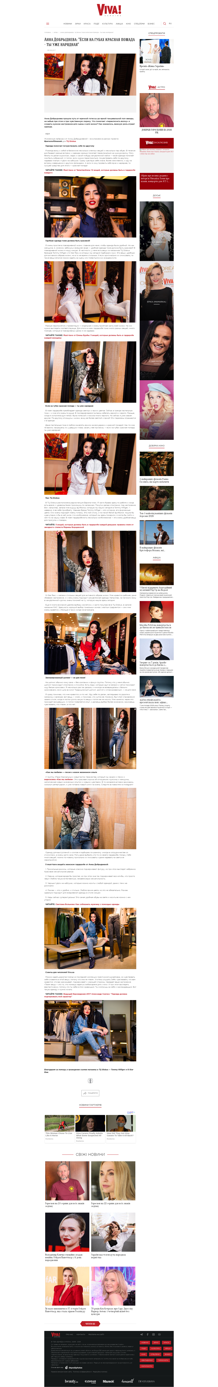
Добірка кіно (157, 446)
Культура (155, 1348)
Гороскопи (163, 1360)
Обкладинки (147, 1360)
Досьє (157, 196)
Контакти (81, 1334)
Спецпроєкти (156, 33)
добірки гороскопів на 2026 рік (156, 131)
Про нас (69, 1334)
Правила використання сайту (61, 1371)
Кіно (143, 1354)
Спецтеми (155, 1354)
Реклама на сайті (96, 1334)
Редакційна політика (100, 1371)
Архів (56, 32)
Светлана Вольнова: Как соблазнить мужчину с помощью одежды (87, 904)
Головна (47, 32)
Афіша (157, 558)
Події (143, 1348)
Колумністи (146, 1366)
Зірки (156, 1342)
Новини (144, 1342)
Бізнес (168, 1354)
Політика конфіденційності (82, 1371)
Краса (166, 1342)
